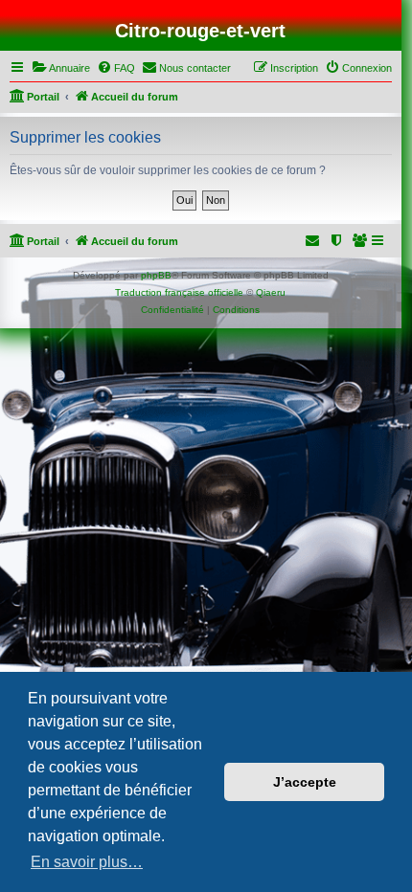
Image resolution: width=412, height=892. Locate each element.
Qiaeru (271, 292)
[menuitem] (61, 67)
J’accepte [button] (304, 782)
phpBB (156, 275)
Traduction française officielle (179, 292)
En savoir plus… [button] (87, 862)
